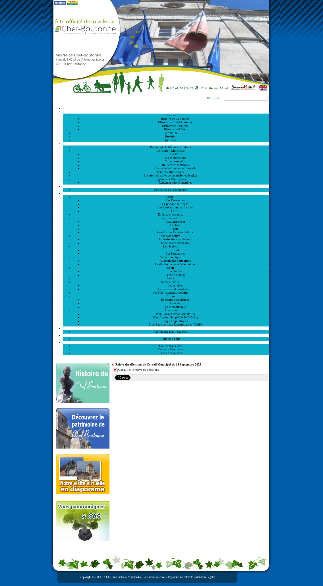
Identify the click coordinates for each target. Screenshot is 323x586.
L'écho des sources (170, 353)
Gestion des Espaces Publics (175, 232)
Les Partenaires (175, 200)
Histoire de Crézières (175, 126)
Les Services (166, 193)
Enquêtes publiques (175, 321)
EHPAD (175, 250)
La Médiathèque (175, 306)
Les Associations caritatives (175, 207)
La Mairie (166, 143)
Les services (175, 285)
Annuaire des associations (175, 239)
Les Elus (175, 154)
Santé (170, 278)
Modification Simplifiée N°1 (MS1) (175, 317)
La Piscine (175, 271)
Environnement (170, 218)
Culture (170, 296)
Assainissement (175, 221)
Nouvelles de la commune (170, 189)
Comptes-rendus (175, 161)
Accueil (166, 108)
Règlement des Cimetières (175, 182)
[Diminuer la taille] (222, 86)
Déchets (175, 225)
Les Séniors (170, 246)
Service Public (170, 282)
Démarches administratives (175, 289)
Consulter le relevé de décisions (138, 369)
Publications (166, 342)
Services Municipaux (170, 172)
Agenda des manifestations (170, 331)
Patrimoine (171, 133)
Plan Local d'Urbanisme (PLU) (175, 314)
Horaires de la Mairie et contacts (170, 147)
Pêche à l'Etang (175, 275)
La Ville (166, 111)
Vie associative (170, 236)
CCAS (175, 211)
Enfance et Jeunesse (170, 214)
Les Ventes (166, 335)
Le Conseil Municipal (171, 150)
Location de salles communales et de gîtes (170, 175)
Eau (175, 228)
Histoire (171, 115)
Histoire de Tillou (175, 129)
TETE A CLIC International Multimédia (118, 577)
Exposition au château (175, 299)
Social (170, 196)
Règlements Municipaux (170, 179)
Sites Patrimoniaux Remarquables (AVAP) (175, 324)
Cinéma (175, 303)
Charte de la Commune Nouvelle (175, 168)
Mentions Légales (205, 577)
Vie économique (170, 257)
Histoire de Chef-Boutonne (175, 122)
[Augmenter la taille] (217, 86)
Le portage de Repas (175, 204)
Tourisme (170, 140)
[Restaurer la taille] (228, 86)
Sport (170, 267)
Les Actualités (166, 186)
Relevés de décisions (175, 165)
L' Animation (165, 328)
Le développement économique (175, 264)
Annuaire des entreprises (175, 260)
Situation (170, 136)
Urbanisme (170, 310)
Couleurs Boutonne (170, 349)
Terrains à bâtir (170, 338)
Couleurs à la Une (170, 346)
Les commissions (175, 157)
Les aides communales (175, 243)
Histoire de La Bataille (175, 118)
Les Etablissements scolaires (171, 292)
